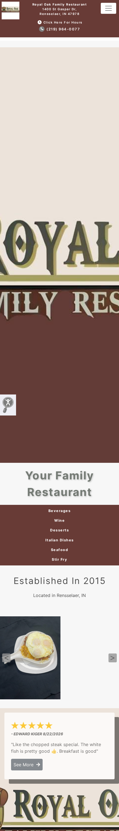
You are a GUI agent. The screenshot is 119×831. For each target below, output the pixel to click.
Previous (6, 657)
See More (25, 764)
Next (112, 657)
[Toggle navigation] (108, 8)
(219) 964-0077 (62, 29)
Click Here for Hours (62, 22)
